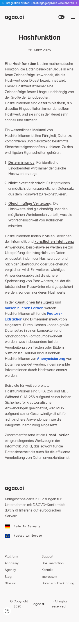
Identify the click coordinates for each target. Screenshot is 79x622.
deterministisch (51, 103)
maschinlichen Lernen (24, 308)
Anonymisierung (51, 358)
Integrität (40, 252)
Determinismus (21, 162)
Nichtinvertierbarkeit (26, 183)
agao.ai (14, 17)
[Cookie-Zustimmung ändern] (7, 611)
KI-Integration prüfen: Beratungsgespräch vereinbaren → (39, 3)
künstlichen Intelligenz (54, 241)
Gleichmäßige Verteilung (29, 203)
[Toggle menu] (73, 17)
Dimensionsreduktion (48, 319)
